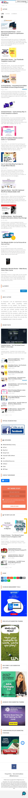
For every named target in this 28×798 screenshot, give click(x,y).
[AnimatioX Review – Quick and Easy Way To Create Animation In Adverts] (8, 105)
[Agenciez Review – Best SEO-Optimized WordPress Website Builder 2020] (8, 183)
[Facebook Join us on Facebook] (14, 766)
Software (5, 463)
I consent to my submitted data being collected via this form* (13, 501)
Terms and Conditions (18, 773)
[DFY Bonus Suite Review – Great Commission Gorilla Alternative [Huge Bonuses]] (4, 373)
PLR (4, 458)
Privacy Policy (8, 773)
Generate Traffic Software (9, 455)
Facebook (5, 319)
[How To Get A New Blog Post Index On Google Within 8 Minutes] (8, 157)
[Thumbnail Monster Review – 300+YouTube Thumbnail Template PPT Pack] (4, 550)
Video (4, 466)
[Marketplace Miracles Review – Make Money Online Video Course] (8, 261)
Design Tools (6, 452)
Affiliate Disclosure (14, 776)
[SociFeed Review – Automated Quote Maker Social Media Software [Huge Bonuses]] (8, 78)
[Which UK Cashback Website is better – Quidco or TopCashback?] (8, 131)
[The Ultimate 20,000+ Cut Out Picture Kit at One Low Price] (8, 235)
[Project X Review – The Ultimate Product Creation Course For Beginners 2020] (14, 525)
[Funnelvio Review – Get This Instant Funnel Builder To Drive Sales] (14, 336)
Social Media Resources (8, 461)
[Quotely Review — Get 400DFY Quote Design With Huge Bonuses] (4, 563)
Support (6, 480)
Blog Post (5, 450)
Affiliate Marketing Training (9, 444)
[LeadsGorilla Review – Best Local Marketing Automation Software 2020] (4, 556)
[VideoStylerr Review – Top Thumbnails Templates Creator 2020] (8, 52)
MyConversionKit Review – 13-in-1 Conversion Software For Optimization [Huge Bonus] (12, 33)
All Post (4, 447)
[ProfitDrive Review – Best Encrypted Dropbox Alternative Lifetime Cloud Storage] (8, 209)
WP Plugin (5, 469)
